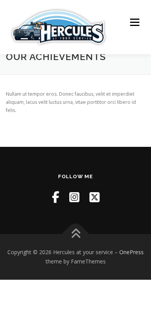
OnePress (131, 252)
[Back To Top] (75, 234)
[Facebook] (55, 197)
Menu (134, 22)
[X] (94, 197)
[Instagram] (74, 197)
